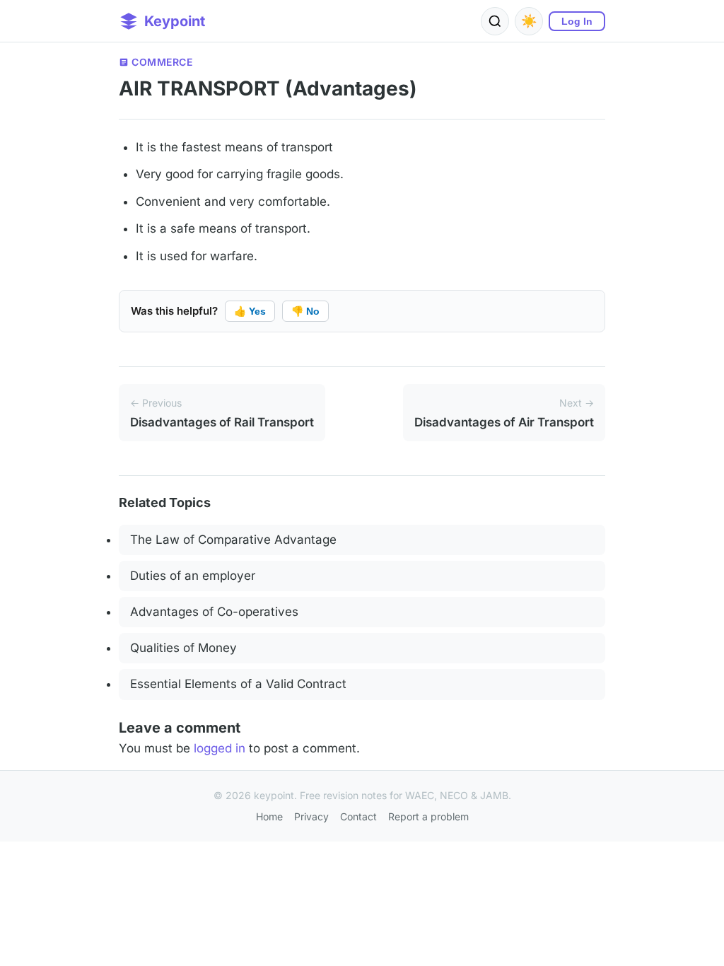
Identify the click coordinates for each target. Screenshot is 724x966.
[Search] (495, 21)
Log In (576, 21)
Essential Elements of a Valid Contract (238, 684)
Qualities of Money (183, 648)
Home (269, 816)
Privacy (311, 816)
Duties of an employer (192, 576)
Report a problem (428, 816)
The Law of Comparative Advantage (233, 540)
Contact (358, 816)
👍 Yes (250, 311)
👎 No (305, 311)
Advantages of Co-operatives (214, 612)
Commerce (162, 62)
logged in (219, 748)
